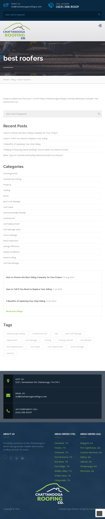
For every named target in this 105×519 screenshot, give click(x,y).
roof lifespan (86, 340)
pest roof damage (11, 201)
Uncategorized (10, 173)
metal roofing (9, 257)
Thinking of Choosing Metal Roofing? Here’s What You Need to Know (35, 149)
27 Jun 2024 (51, 301)
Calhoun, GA (86, 461)
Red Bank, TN (61, 461)
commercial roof (39, 333)
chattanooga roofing (15, 333)
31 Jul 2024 (57, 289)
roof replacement (11, 223)
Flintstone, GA (87, 471)
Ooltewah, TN (61, 452)
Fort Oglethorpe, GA (90, 447)
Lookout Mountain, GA (91, 452)
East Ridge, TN (62, 466)
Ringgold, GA (86, 443)
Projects (7, 184)
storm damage (10, 235)
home (6, 195)
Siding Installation (11, 251)
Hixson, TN (60, 447)
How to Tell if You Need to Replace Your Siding (25, 138)
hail (56, 333)
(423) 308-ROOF (67, 7)
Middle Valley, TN (63, 471)
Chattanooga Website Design (72, 509)
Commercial (8, 218)
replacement (12, 340)
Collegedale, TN (62, 480)
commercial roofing (12, 179)
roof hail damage (11, 263)
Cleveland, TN (61, 443)
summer (10, 353)
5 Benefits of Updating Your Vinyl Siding (21, 144)
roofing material (66, 340)
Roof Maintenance (14, 346)
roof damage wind (11, 229)
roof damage (31, 340)
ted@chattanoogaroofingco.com (26, 6)
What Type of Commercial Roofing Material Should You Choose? (33, 155)
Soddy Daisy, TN (63, 475)
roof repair (8, 207)
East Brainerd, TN (63, 457)
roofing (6, 190)
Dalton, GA (85, 457)
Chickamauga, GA (88, 466)
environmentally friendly (14, 212)
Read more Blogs (14, 311)
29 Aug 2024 (68, 277)
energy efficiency (11, 246)
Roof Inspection (10, 240)
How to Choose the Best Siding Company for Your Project (30, 132)
